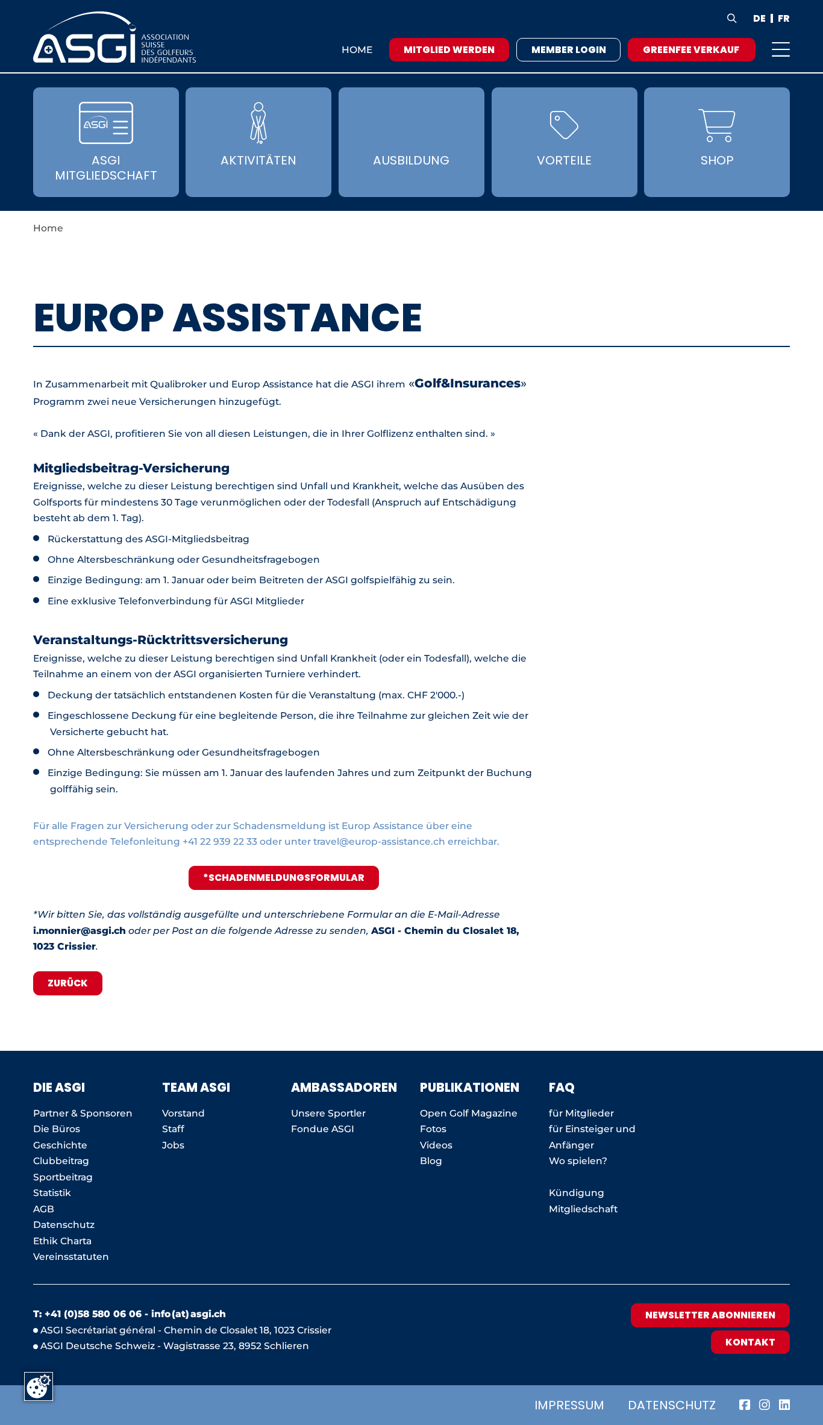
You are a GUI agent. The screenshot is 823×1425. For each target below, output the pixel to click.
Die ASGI (59, 1087)
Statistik (52, 1192)
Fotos (433, 1129)
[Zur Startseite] (114, 37)
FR (784, 18)
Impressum (569, 1405)
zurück (68, 983)
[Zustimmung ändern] (38, 1386)
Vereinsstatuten (71, 1256)
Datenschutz (672, 1405)
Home (357, 49)
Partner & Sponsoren (83, 1113)
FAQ (562, 1087)
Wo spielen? (579, 1161)
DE (759, 18)
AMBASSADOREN (344, 1087)
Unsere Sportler (328, 1113)
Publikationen (469, 1087)
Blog (431, 1161)
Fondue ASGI (322, 1129)
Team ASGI (196, 1087)
